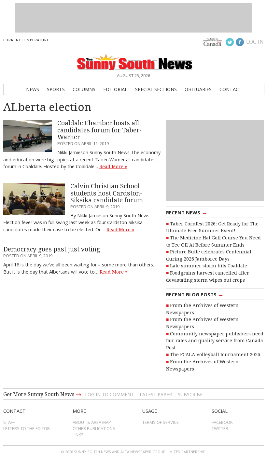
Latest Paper (156, 394)
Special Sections (156, 89)
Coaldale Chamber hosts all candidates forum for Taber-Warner (99, 130)
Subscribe (190, 394)
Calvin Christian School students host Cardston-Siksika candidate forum (106, 193)
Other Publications (94, 428)
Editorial (115, 89)
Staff (9, 422)
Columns (84, 89)
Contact (230, 89)
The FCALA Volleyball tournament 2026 (215, 354)
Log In (255, 41)
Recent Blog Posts (195, 294)
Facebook (222, 422)
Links (78, 435)
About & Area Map (92, 422)
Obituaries (198, 89)
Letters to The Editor (26, 428)
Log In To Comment (109, 394)
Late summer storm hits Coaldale (208, 265)
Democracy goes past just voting (51, 249)
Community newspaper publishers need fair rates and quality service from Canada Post (214, 340)
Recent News (186, 212)
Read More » (113, 166)
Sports (56, 89)
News (32, 89)
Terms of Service (160, 422)
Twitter (220, 428)
